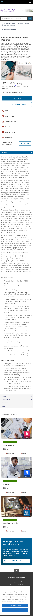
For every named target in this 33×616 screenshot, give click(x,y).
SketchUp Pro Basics (10, 523)
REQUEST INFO (25, 143)
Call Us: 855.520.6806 (9, 29)
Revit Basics (7, 484)
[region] (15, 600)
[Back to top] (16, 577)
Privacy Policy (20, 601)
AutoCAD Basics (9, 445)
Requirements (6, 399)
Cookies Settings (15, 610)
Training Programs (10, 23)
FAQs (3, 406)
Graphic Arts (20, 23)
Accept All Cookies (15, 605)
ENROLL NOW (17, 98)
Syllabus (4, 396)
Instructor (5, 403)
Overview (4, 152)
